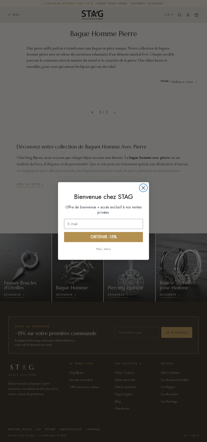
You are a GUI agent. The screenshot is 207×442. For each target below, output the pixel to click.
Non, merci (103, 249)
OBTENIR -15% (104, 237)
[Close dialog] (143, 188)
